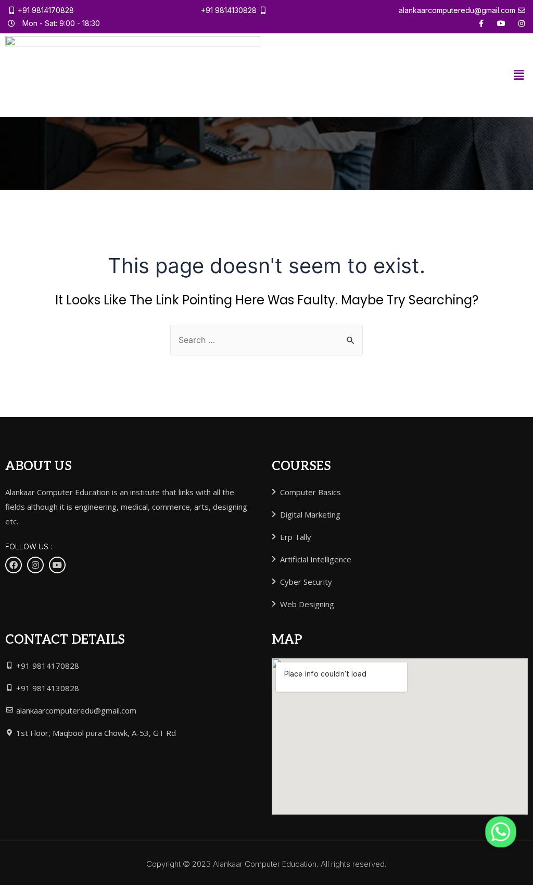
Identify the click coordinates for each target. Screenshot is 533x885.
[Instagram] (521, 23)
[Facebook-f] (481, 23)
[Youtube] (501, 23)
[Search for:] (266, 340)
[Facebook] (13, 565)
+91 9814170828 (46, 10)
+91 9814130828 (229, 10)
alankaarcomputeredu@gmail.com (457, 10)
